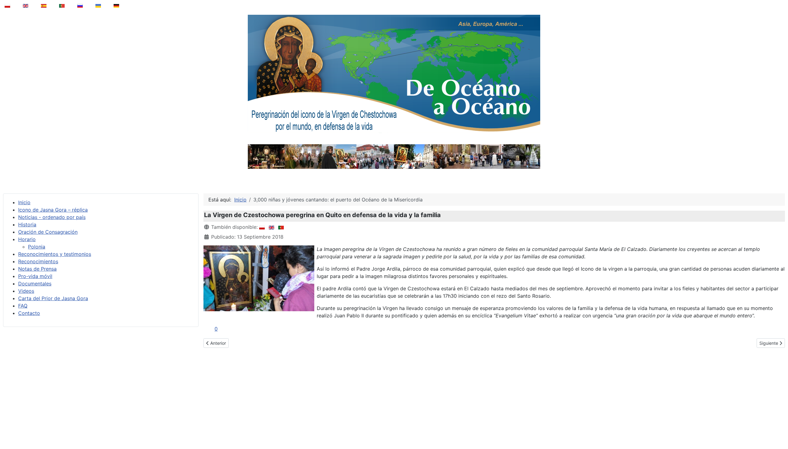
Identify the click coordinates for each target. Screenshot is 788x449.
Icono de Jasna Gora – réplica (53, 210)
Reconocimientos (38, 261)
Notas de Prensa (37, 269)
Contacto (29, 313)
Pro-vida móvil (35, 276)
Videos (26, 291)
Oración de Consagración (48, 232)
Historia (27, 224)
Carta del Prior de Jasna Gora (53, 298)
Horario (27, 239)
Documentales (34, 283)
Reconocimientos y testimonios (54, 254)
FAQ (22, 306)
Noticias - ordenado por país (52, 217)
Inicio (24, 202)
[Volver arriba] (779, 428)
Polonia (36, 247)
